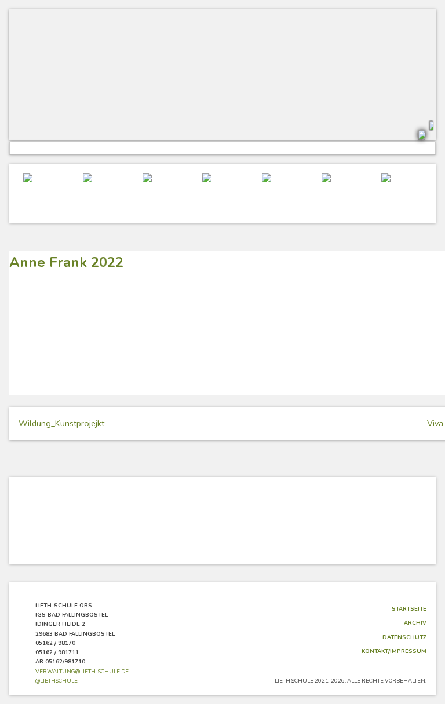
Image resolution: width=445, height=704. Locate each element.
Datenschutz (404, 637)
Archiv (415, 622)
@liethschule (56, 680)
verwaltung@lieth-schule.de (82, 671)
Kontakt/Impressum (394, 651)
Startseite (409, 609)
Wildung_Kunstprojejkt (61, 423)
